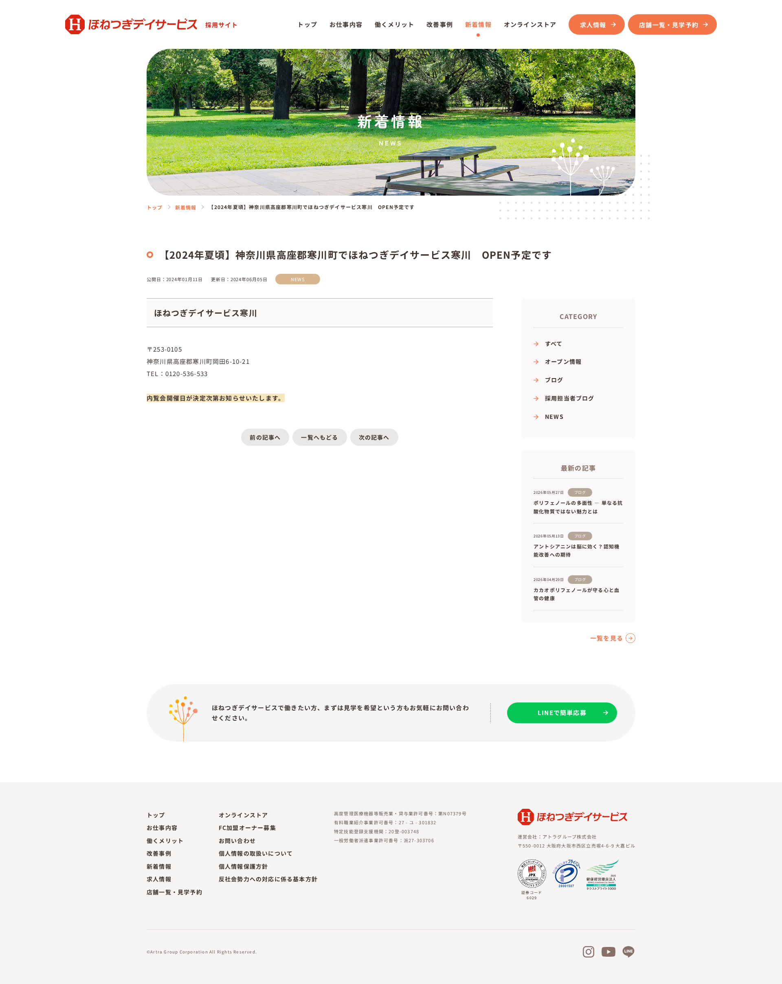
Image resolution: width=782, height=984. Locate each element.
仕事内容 (345, 24)
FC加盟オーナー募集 (247, 827)
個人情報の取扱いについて (256, 853)
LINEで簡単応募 (562, 712)
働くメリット (394, 24)
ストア (530, 24)
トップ (307, 24)
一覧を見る (606, 638)
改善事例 (439, 24)
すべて (554, 343)
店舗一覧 (669, 24)
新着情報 (478, 24)
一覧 (319, 437)
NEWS (554, 416)
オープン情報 (563, 361)
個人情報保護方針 (243, 866)
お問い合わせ (237, 841)
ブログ (554, 380)
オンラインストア (243, 815)
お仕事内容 (162, 827)
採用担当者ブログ (570, 398)
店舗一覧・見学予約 (174, 892)
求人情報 (593, 24)
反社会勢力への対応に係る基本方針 (268, 879)
